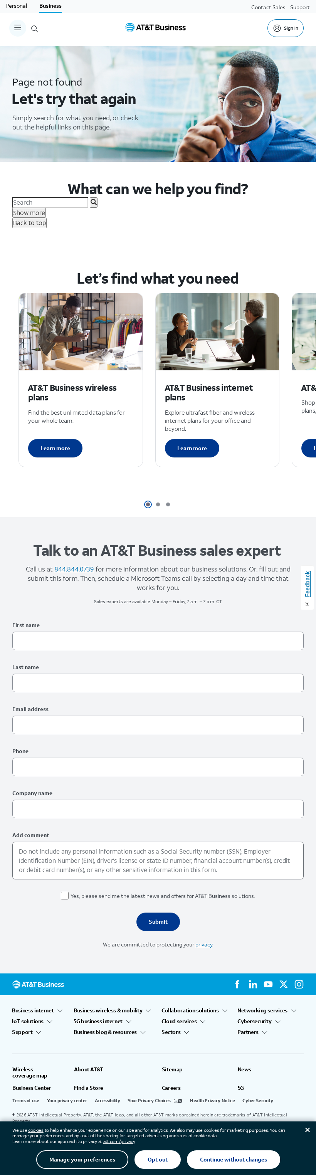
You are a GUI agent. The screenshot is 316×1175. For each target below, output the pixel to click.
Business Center (31, 1088)
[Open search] (34, 28)
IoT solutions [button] (28, 1021)
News (244, 1069)
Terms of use (25, 1100)
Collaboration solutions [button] (190, 1010)
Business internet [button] (33, 1010)
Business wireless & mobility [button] (108, 1010)
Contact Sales (268, 7)
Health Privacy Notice (212, 1100)
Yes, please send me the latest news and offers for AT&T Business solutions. (163, 895)
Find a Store (88, 1088)
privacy (203, 944)
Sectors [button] (171, 1032)
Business (50, 5)
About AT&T (88, 1069)
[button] (148, 504)
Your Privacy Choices (149, 1100)
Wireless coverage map (29, 1072)
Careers (171, 1088)
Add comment (30, 835)
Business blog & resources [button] (105, 1032)
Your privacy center (67, 1100)
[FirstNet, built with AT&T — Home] (155, 28)
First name (26, 625)
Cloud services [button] (179, 1021)
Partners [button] (248, 1032)
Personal (16, 5)
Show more (29, 212)
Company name (32, 793)
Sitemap (172, 1069)
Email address (30, 709)
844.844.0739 (74, 569)
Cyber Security (257, 1100)
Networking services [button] (262, 1010)
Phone (20, 751)
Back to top (29, 223)
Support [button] (22, 1032)
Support (300, 7)
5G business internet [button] (98, 1021)
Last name (25, 667)
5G (241, 1088)
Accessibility (107, 1100)
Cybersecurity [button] (255, 1021)
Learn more (55, 448)
